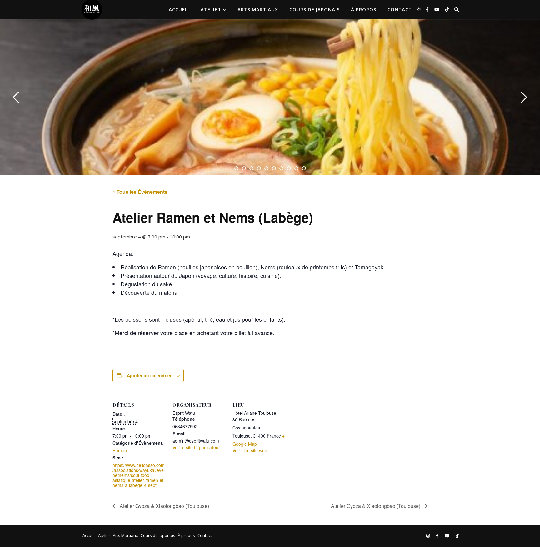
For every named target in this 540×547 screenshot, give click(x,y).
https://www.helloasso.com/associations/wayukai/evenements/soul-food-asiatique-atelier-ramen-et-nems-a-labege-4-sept (138, 475)
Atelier (211, 9)
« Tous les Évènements (140, 191)
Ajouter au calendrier (149, 375)
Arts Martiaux (258, 9)
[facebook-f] (428, 9)
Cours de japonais (314, 9)
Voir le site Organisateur (196, 447)
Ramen (119, 450)
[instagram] (419, 9)
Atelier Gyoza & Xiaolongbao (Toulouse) (163, 505)
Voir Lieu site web (249, 450)
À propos (363, 9)
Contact (400, 9)
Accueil (179, 9)
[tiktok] (447, 9)
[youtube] (437, 9)
